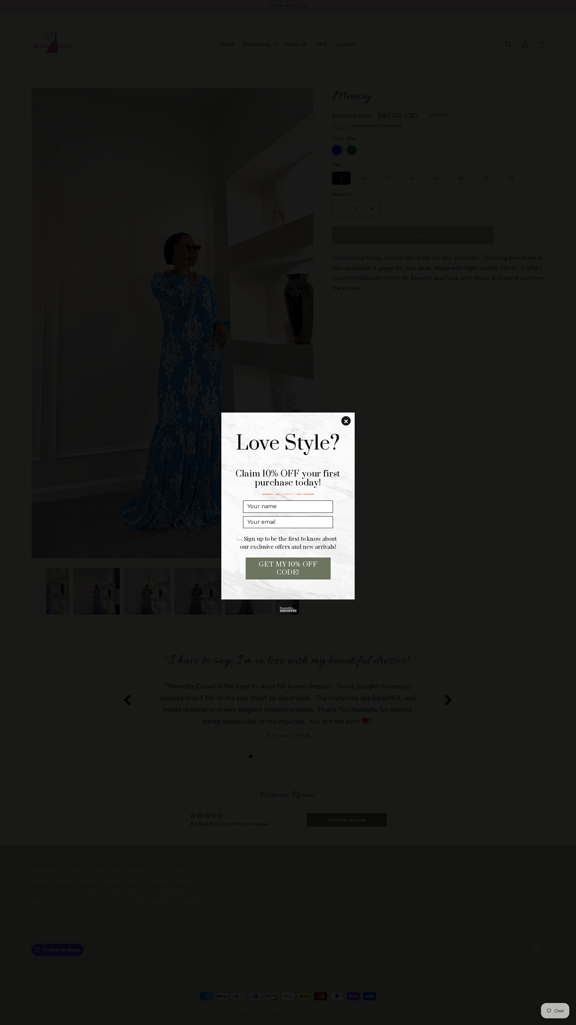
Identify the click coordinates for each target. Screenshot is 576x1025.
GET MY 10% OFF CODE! (288, 568)
